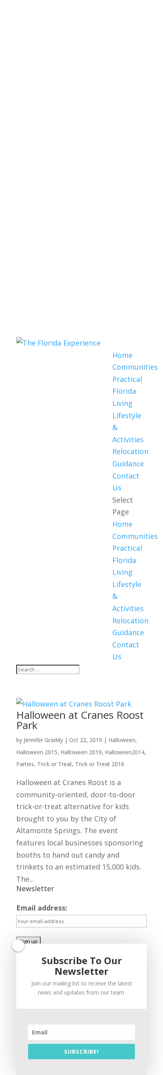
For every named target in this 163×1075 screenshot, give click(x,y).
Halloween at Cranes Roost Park (80, 720)
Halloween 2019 (81, 752)
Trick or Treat (54, 764)
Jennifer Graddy (43, 740)
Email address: (41, 907)
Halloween (121, 740)
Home (122, 355)
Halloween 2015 (36, 752)
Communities (135, 367)
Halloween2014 (124, 752)
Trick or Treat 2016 (99, 764)
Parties (25, 764)
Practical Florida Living (127, 391)
